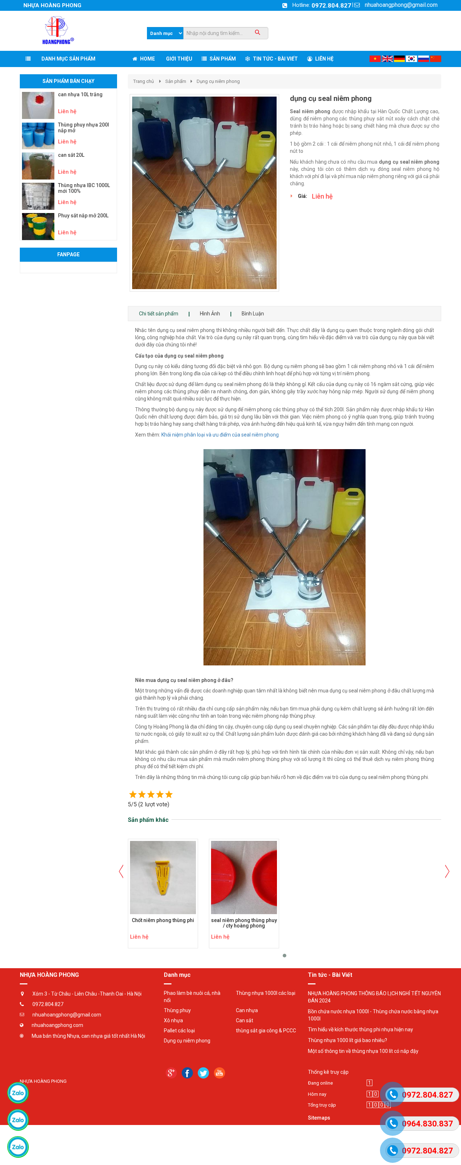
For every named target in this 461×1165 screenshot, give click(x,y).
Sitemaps (319, 1118)
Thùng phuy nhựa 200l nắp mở (83, 127)
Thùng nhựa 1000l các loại (265, 993)
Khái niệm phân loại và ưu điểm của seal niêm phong (220, 435)
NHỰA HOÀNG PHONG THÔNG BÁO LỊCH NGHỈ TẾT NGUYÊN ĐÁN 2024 (374, 997)
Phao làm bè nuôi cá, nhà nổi (192, 996)
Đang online (320, 1083)
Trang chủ (143, 81)
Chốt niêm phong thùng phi (163, 920)
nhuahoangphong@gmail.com (401, 4)
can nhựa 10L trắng (80, 94)
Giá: (302, 196)
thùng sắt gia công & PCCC (266, 1030)
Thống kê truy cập (328, 1072)
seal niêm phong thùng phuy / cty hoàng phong (244, 923)
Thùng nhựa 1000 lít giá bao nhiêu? (347, 1040)
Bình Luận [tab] (253, 313)
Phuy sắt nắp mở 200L (83, 215)
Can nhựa (247, 1010)
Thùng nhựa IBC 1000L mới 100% (84, 188)
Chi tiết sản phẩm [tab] (158, 313)
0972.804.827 (331, 5)
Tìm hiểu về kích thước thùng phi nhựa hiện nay (360, 1029)
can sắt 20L (71, 155)
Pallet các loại (179, 1030)
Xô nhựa (173, 1020)
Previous (119, 194)
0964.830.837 (427, 1123)
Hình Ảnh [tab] (210, 313)
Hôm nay (317, 1094)
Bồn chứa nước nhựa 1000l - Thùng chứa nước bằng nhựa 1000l (373, 1015)
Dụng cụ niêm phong (218, 81)
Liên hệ (67, 111)
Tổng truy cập (322, 1105)
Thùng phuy (177, 1010)
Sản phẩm (175, 81)
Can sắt (244, 1020)
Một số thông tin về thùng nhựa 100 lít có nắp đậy (363, 1051)
